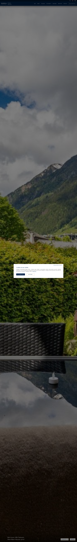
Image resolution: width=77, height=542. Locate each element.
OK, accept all (20, 274)
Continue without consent (57, 265)
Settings (30, 274)
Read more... (34, 271)
